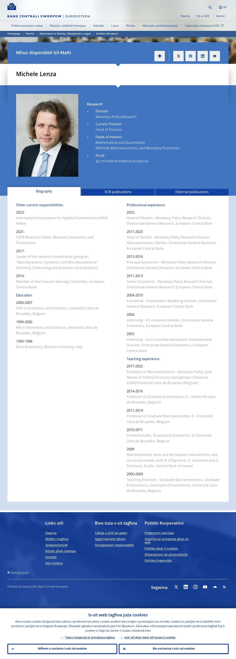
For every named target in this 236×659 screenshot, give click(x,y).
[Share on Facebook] (190, 56)
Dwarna (185, 16)
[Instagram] (195, 587)
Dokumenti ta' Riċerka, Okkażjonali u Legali (65, 34)
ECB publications (118, 192)
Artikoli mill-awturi (107, 34)
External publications (192, 192)
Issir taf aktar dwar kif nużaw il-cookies (150, 637)
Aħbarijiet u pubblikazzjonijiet (160, 26)
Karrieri (220, 16)
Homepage (13, 34)
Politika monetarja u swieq (27, 26)
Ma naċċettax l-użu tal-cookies (174, 648)
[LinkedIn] (186, 587)
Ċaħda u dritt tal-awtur (111, 533)
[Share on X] (178, 56)
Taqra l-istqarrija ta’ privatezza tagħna (90, 637)
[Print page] (159, 56)
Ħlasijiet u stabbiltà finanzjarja (68, 26)
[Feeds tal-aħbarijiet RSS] (224, 587)
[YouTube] (205, 587)
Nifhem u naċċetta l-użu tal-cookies (62, 648)
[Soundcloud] (215, 587)
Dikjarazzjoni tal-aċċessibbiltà (166, 554)
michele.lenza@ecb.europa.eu (125, 161)
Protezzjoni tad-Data (159, 533)
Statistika (98, 26)
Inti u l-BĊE (203, 16)
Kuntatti (51, 557)
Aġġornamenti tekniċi (110, 539)
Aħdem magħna (56, 539)
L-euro (115, 26)
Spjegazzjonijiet (56, 545)
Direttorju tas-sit (20, 572)
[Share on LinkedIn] (202, 56)
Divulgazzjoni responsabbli (114, 545)
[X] (176, 587)
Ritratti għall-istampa (60, 551)
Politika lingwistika (158, 560)
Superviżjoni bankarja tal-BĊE (202, 26)
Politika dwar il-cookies (161, 548)
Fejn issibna (54, 563)
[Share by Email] (215, 56)
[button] (216, 7)
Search (210, 7)
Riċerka (130, 26)
